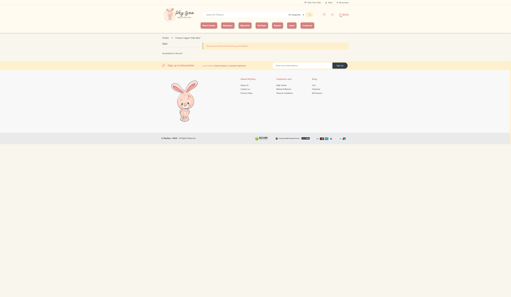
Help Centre (281, 85)
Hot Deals (261, 25)
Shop (330, 2)
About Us (244, 85)
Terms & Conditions (284, 93)
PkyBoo (165, 38)
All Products (317, 93)
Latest (291, 25)
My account (344, 2)
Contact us (307, 25)
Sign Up (340, 65)
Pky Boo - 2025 (170, 138)
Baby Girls (245, 25)
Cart (314, 85)
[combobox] (244, 14)
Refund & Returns (283, 89)
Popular (277, 25)
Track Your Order (314, 2)
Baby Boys (227, 25)
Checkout (316, 89)
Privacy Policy (247, 93)
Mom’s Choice (209, 25)
